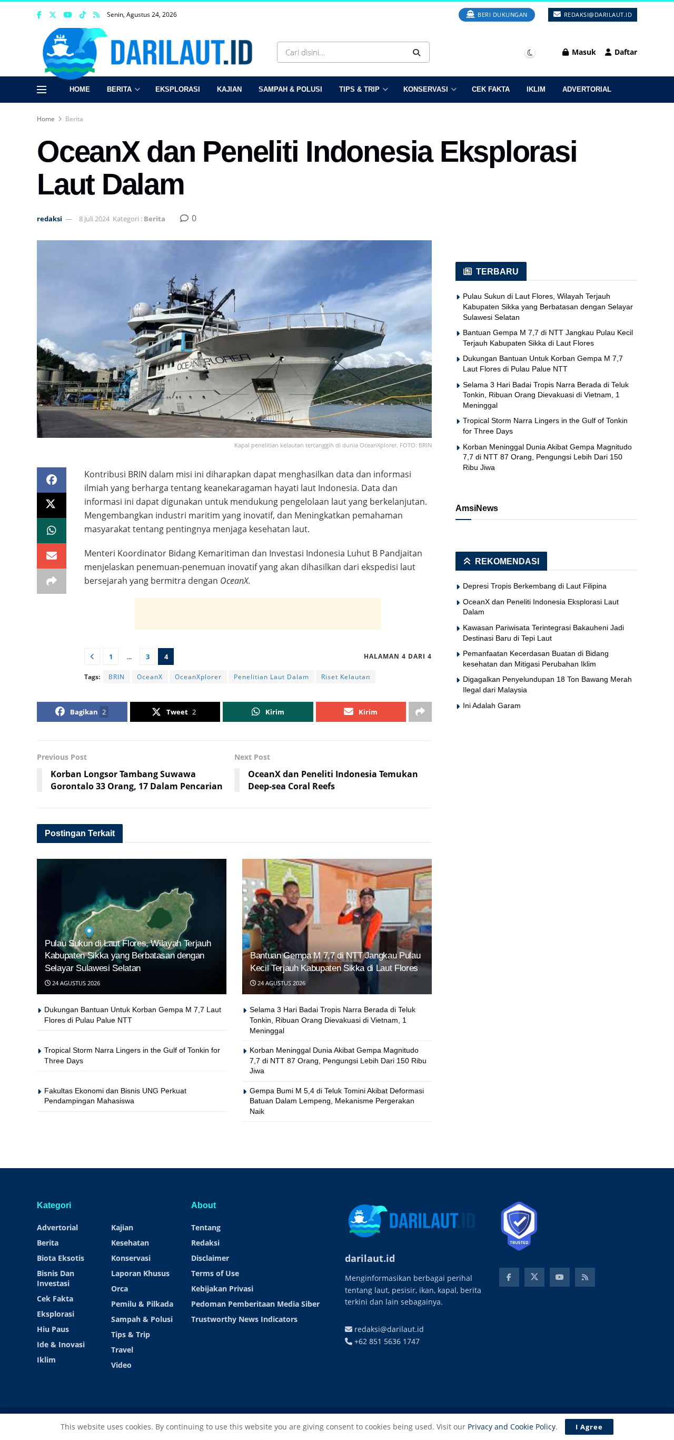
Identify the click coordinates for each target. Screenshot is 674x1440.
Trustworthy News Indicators (244, 1319)
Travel (122, 1350)
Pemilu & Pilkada (142, 1304)
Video (121, 1365)
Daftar (624, 52)
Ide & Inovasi (61, 1344)
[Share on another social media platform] (51, 581)
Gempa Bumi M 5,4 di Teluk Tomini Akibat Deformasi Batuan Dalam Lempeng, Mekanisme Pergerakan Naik (337, 1100)
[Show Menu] (41, 89)
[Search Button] (419, 52)
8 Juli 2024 (94, 218)
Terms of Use (215, 1273)
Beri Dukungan (502, 14)
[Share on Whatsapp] (51, 530)
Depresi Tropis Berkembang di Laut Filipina (535, 586)
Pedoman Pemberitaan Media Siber (255, 1304)
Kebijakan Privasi (222, 1289)
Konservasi (425, 89)
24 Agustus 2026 (75, 983)
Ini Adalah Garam (492, 705)
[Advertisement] (258, 614)
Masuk (583, 52)
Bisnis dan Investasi (55, 1278)
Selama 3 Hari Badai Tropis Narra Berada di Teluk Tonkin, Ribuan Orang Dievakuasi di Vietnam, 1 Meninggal (332, 1019)
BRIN (116, 676)
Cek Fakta (491, 89)
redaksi (49, 218)
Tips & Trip (359, 89)
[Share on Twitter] (51, 505)
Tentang (206, 1227)
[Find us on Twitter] (52, 15)
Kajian (229, 89)
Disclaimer (210, 1258)
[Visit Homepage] (151, 52)
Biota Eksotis (60, 1258)
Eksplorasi (177, 89)
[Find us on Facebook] (39, 15)
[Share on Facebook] (51, 480)
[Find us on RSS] (96, 15)
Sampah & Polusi (290, 89)
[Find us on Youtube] (68, 15)
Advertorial (586, 89)
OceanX (150, 676)
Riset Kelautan (345, 676)
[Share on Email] (51, 556)
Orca (119, 1289)
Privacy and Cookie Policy (512, 1427)
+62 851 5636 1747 (386, 1341)
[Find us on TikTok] (83, 15)
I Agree (589, 1427)
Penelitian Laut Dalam (271, 676)
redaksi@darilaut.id (597, 14)
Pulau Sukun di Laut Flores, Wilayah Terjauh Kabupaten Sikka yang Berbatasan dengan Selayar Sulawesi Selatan (128, 956)
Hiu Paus (53, 1329)
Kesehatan (130, 1243)
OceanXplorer (198, 676)
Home (80, 89)
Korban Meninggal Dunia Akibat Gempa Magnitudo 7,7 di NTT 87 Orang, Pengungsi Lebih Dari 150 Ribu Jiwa (338, 1060)
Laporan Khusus (140, 1273)
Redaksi (205, 1243)
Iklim (536, 89)
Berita (119, 89)
